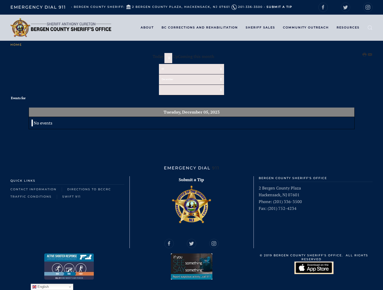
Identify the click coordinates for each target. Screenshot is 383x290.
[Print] (364, 55)
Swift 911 (71, 196)
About (147, 27)
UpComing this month (193, 56)
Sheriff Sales (260, 27)
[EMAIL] (370, 55)
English (42, 287)
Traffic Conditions (31, 196)
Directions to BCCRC (89, 189)
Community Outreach (306, 27)
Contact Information (33, 189)
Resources (348, 27)
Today (158, 56)
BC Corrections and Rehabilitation (200, 27)
